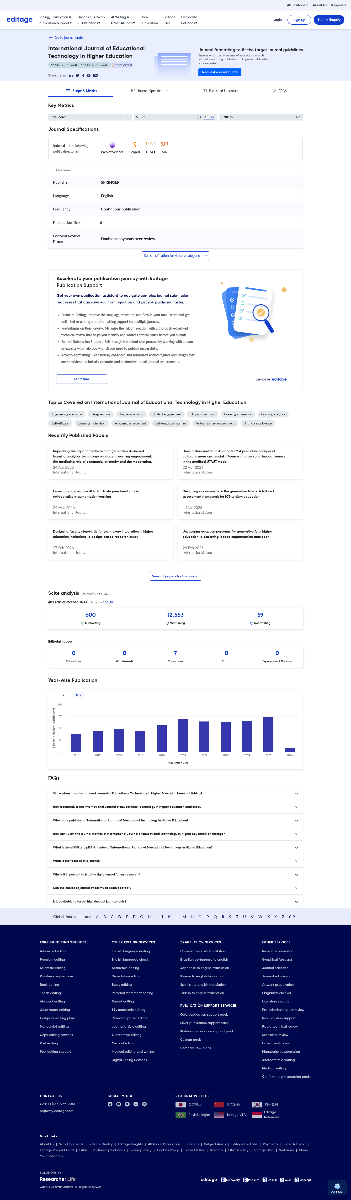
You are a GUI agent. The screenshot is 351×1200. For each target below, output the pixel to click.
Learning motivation (91, 423)
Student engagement (167, 414)
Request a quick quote (220, 72)
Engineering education (67, 414)
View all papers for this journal (175, 576)
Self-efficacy (60, 423)
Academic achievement (130, 423)
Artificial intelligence (258, 423)
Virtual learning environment (215, 423)
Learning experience (237, 414)
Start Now (82, 379)
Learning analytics (273, 414)
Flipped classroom (203, 414)
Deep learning (100, 414)
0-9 (292, 916)
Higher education (131, 414)
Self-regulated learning (171, 423)
